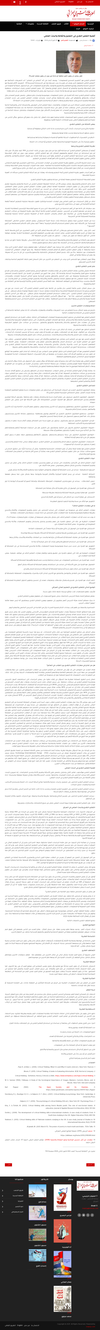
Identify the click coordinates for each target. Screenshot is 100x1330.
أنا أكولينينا (66, 1247)
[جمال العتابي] (62, 1264)
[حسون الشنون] (37, 1213)
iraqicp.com (90, 1327)
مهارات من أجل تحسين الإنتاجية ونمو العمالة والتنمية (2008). (68, 1140)
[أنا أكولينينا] (62, 1231)
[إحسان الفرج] (37, 1255)
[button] (78, 23)
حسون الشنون (40, 1225)
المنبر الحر (64, 40)
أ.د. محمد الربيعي (88, 45)
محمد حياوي (66, 1317)
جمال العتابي (66, 1282)
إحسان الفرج (41, 1266)
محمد (90, 1131)
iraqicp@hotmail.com (90, 1208)
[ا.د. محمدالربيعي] (93, 41)
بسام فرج (42, 1202)
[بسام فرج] (37, 1191)
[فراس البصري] (62, 1198)
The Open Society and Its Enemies (60, 1087)
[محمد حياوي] (62, 1299)
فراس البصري (65, 1215)
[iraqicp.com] (78, 13)
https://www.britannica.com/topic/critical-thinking (74, 1076)
